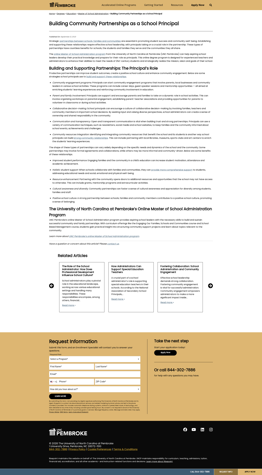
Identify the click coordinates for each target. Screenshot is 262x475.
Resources (177, 5)
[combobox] (94, 359)
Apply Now (197, 5)
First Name (56, 366)
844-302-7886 (58, 449)
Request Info (226, 471)
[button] (210, 5)
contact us (113, 244)
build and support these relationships (106, 77)
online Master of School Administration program (79, 54)
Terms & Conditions (125, 449)
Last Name (101, 366)
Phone (62, 381)
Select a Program (59, 359)
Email (53, 374)
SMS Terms (64, 412)
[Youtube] (194, 430)
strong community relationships (91, 138)
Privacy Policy (77, 449)
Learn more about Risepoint (78, 412)
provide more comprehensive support (171, 170)
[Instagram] (211, 430)
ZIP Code (101, 381)
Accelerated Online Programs (119, 5)
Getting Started (153, 5)
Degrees (61, 13)
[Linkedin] (202, 430)
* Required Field (55, 354)
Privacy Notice (54, 412)
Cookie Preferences (99, 449)
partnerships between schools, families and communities (90, 41)
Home (52, 13)
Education (71, 13)
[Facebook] (185, 430)
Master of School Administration (93, 13)
